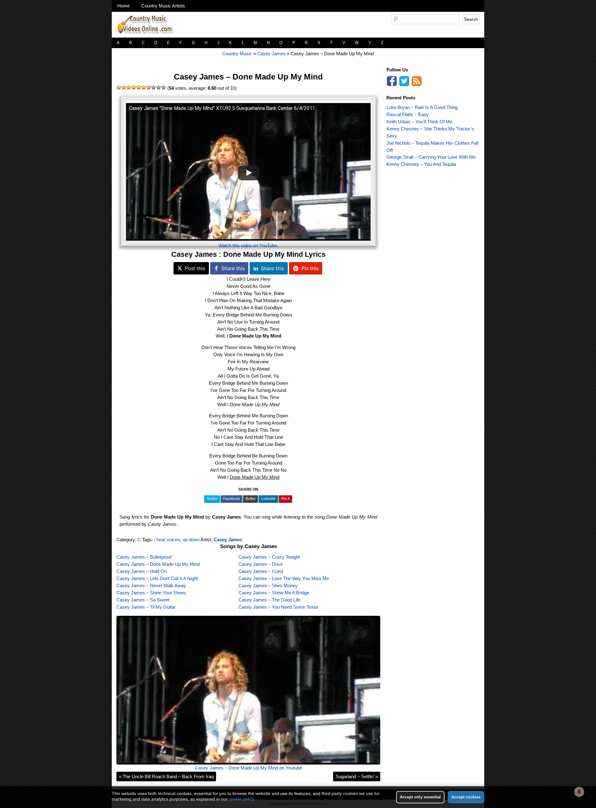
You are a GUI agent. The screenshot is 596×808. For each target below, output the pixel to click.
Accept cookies (466, 797)
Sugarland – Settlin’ (357, 776)
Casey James (271, 53)
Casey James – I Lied (260, 571)
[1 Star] (118, 87)
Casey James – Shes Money (268, 585)
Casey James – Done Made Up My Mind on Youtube (248, 767)
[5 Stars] (138, 87)
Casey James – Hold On (141, 571)
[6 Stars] (143, 87)
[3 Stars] (128, 87)
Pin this (309, 268)
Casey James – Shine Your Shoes (151, 592)
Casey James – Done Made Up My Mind (248, 76)
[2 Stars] (123, 87)
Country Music (237, 53)
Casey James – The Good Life (269, 599)
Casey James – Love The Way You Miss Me (283, 578)
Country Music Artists (163, 5)
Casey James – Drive (260, 564)
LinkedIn (268, 499)
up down (191, 539)
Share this (233, 268)
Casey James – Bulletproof (143, 557)
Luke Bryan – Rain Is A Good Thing (422, 107)
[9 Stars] (158, 87)
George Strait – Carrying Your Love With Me (431, 157)
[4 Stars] (133, 87)
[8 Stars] (153, 87)
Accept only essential (420, 797)
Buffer (250, 499)
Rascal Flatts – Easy (407, 114)
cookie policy (241, 799)
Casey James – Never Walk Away (151, 585)
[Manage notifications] (579, 792)
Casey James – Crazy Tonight (269, 557)
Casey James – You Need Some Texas (278, 607)
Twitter (212, 499)
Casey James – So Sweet (142, 599)
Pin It (285, 499)
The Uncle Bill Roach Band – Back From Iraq (166, 776)
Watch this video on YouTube (248, 245)
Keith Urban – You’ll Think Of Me (419, 121)
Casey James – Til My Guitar (146, 607)
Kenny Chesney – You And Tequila (421, 164)
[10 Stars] (163, 87)
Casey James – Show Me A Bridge (273, 592)
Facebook (231, 499)
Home (123, 5)
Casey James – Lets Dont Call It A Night (157, 578)
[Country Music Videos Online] (147, 36)
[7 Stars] (148, 87)
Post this (195, 268)
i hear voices (167, 539)
